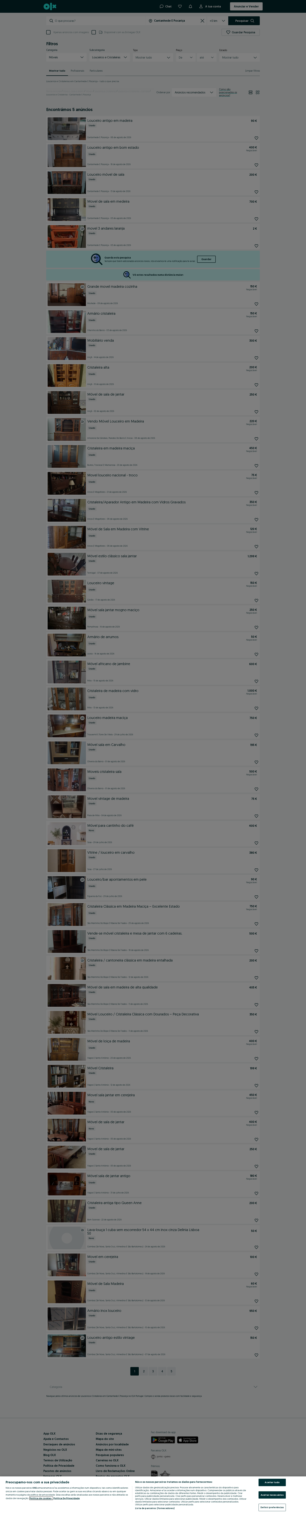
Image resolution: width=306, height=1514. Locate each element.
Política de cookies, (41, 1498)
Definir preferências (272, 1507)
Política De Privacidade (66, 1498)
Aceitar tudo (272, 1482)
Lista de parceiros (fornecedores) (154, 1508)
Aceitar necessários (272, 1494)
